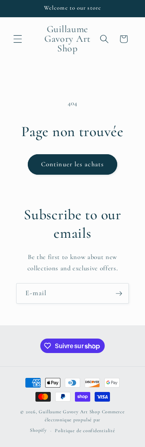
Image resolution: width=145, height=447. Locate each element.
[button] (17, 39)
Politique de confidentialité (85, 430)
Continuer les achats (72, 164)
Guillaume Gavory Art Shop (69, 411)
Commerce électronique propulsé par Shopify (77, 421)
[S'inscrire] (118, 293)
